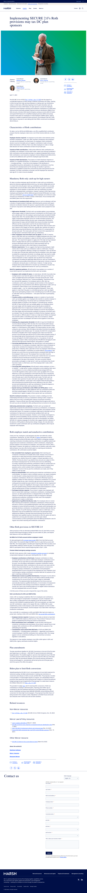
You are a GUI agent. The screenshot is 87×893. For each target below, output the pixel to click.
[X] (79, 880)
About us (41, 8)
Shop (30, 8)
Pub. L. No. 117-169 (30, 683)
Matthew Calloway (21, 80)
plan (24, 686)
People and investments (32, 3)
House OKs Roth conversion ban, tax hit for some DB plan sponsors (30, 730)
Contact (76, 8)
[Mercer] (9, 8)
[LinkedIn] (82, 880)
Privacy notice (13, 886)
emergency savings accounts (39, 553)
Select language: (67, 776)
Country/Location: (50, 814)
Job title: (47, 820)
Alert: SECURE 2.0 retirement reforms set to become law (27, 728)
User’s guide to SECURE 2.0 (19, 723)
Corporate (6, 3)
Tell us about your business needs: (53, 838)
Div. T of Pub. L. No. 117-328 (33, 100)
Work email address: (50, 795)
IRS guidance (48, 350)
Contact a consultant (15, 762)
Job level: (48, 826)
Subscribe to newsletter (38, 762)
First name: (48, 783)
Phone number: (49, 808)
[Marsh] (10, 873)
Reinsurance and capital (22, 3)
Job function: (48, 832)
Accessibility (19, 886)
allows (38, 437)
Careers (35, 8)
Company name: (49, 802)
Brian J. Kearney (44, 80)
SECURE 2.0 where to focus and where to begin (25, 742)
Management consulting (43, 3)
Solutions (18, 8)
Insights (25, 8)
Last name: (48, 789)
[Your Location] (79, 8)
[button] (83, 1)
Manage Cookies (33, 886)
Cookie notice (26, 886)
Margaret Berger (20, 87)
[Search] (82, 8)
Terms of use (6, 886)
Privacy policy (63, 857)
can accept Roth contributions (47, 614)
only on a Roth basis (27, 195)
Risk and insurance (12, 3)
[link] (11, 768)
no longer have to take (29, 540)
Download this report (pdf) (27, 762)
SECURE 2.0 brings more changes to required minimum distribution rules (32, 725)
